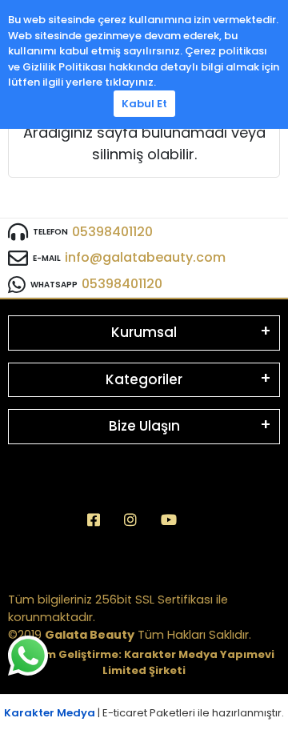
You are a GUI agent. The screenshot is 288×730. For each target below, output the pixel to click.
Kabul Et (144, 103)
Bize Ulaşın (144, 425)
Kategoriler (144, 379)
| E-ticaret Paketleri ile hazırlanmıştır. (144, 712)
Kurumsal (144, 332)
